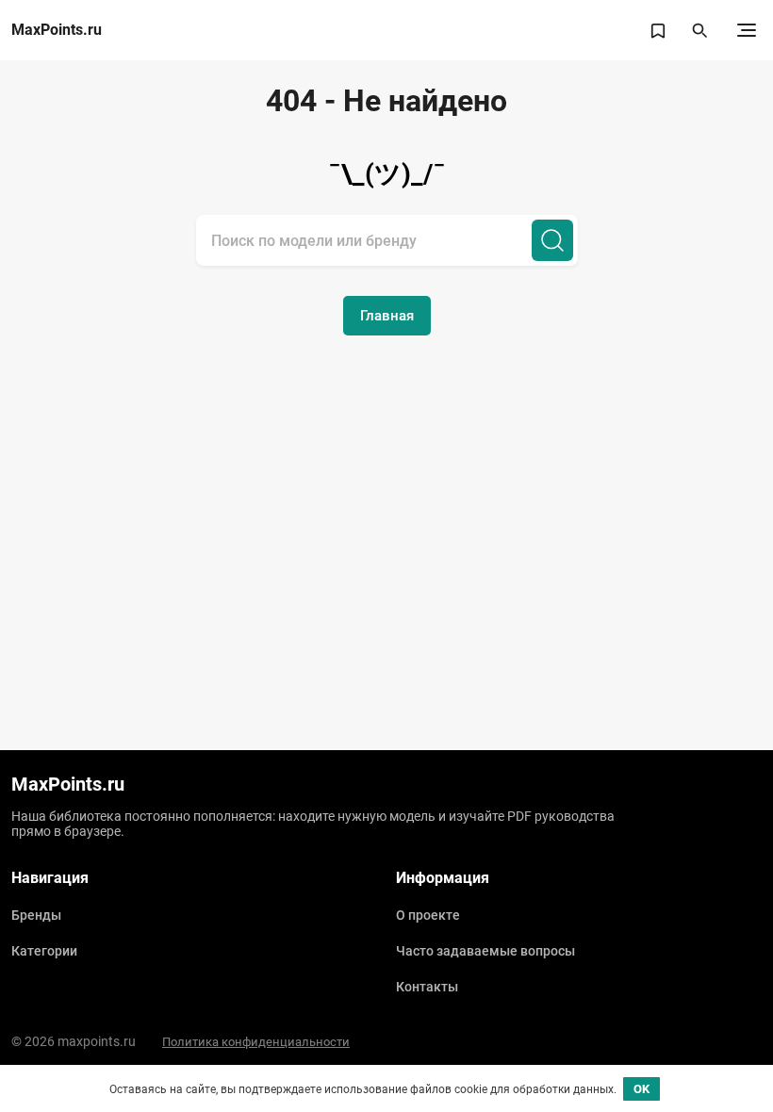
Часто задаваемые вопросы (485, 950)
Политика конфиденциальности (256, 1042)
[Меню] (747, 30)
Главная (387, 315)
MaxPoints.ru (56, 30)
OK (641, 1089)
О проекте (428, 915)
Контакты (427, 986)
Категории (44, 950)
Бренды (36, 915)
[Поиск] (552, 240)
